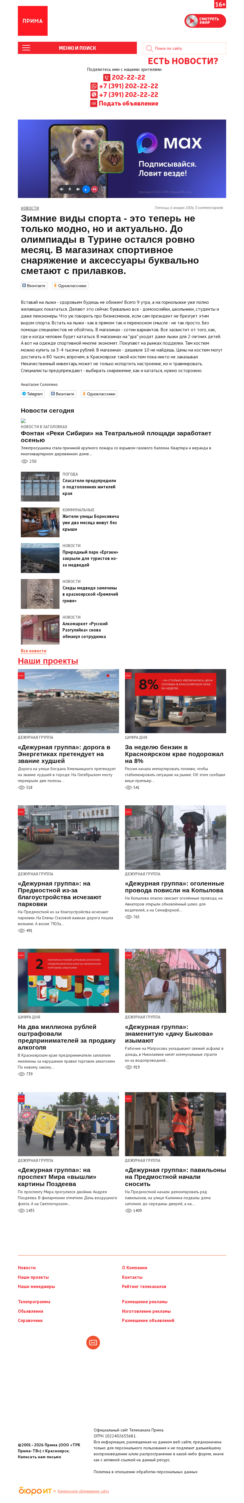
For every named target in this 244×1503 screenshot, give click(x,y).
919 (136, 1067)
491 (28, 930)
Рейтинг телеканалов (144, 1286)
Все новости (33, 651)
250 (32, 461)
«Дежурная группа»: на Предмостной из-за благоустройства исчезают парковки (59, 893)
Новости (27, 1267)
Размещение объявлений (148, 1320)
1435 (30, 1210)
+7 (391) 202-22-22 (128, 85)
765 (136, 917)
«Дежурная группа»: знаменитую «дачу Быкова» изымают (169, 1033)
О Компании (134, 1267)
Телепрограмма (34, 1301)
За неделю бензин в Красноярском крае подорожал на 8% (174, 754)
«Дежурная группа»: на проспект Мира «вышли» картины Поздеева (57, 1176)
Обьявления (30, 1311)
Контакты (132, 1277)
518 (28, 787)
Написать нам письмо (39, 1456)
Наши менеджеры (36, 1286)
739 (28, 1074)
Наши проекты (48, 661)
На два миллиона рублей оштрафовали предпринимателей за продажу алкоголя (67, 1037)
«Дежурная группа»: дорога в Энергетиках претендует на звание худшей (64, 754)
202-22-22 (128, 77)
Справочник (30, 1320)
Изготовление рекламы (146, 1311)
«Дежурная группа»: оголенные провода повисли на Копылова (174, 887)
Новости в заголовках (44, 426)
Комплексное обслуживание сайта (83, 1491)
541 (136, 787)
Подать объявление (128, 102)
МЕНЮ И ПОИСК (77, 47)
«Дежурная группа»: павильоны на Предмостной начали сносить (175, 1176)
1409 (137, 1210)
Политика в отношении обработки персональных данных (146, 1471)
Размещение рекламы (145, 1301)
